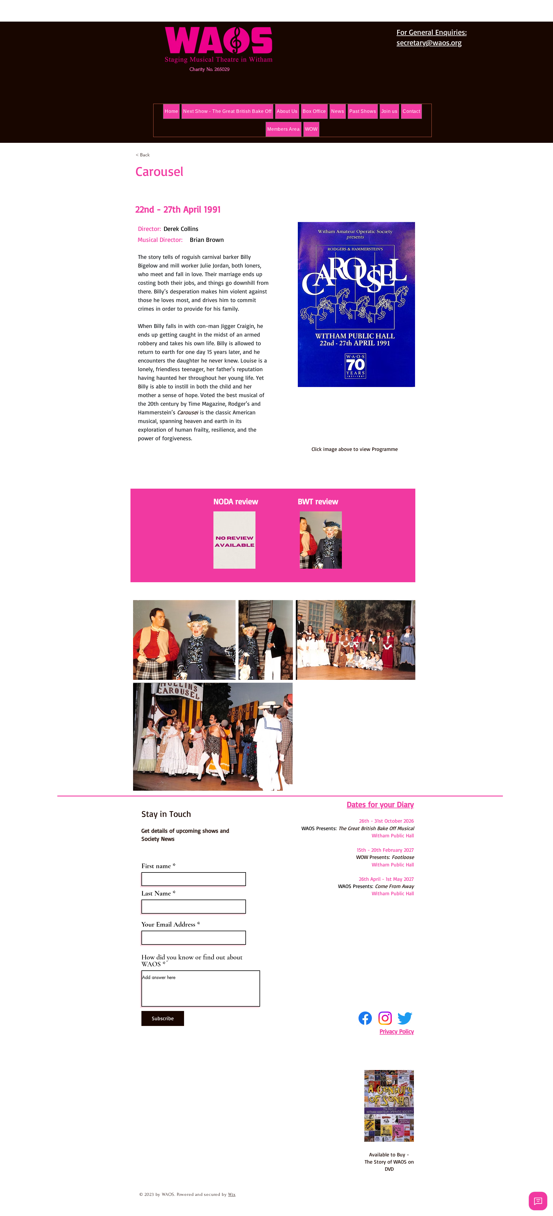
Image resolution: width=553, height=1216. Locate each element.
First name (156, 866)
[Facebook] (365, 1018)
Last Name (156, 893)
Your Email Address (168, 924)
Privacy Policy (397, 1031)
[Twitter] (405, 1018)
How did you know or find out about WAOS (192, 961)
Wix (231, 1194)
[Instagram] (385, 1018)
